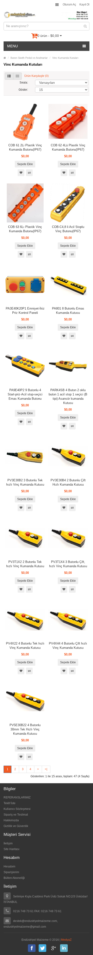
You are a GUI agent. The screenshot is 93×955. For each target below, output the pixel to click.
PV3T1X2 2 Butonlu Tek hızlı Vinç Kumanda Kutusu (25, 564)
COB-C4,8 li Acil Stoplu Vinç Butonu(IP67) (68, 229)
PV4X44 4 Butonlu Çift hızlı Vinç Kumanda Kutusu (68, 646)
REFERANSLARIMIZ (17, 797)
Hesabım (9, 866)
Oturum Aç (69, 4)
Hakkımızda (11, 820)
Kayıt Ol (84, 4)
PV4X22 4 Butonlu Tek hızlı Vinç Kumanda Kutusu (25, 646)
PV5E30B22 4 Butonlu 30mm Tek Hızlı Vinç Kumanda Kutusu (25, 729)
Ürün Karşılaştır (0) (36, 76)
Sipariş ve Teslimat (16, 814)
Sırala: (24, 82)
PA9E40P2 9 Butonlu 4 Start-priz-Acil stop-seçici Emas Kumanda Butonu (25, 394)
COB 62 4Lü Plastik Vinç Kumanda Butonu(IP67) (68, 147)
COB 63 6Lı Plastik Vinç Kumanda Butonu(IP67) (25, 229)
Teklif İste (10, 803)
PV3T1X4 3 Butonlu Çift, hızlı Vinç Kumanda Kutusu (68, 564)
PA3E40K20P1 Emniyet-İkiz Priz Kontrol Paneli (25, 311)
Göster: (23, 89)
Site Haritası (11, 849)
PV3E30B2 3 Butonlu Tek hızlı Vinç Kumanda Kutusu (25, 482)
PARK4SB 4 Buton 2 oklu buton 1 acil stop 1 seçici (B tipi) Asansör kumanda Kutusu (68, 396)
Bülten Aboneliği (14, 878)
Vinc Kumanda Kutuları (65, 57)
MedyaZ (66, 939)
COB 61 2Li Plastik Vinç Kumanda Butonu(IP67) (25, 147)
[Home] (5, 57)
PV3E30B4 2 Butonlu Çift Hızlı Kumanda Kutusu (68, 482)
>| (46, 769)
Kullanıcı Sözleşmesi (17, 809)
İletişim (8, 843)
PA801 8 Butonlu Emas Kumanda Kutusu (68, 311)
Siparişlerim (11, 872)
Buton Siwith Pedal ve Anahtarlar (29, 57)
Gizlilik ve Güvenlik (16, 826)
